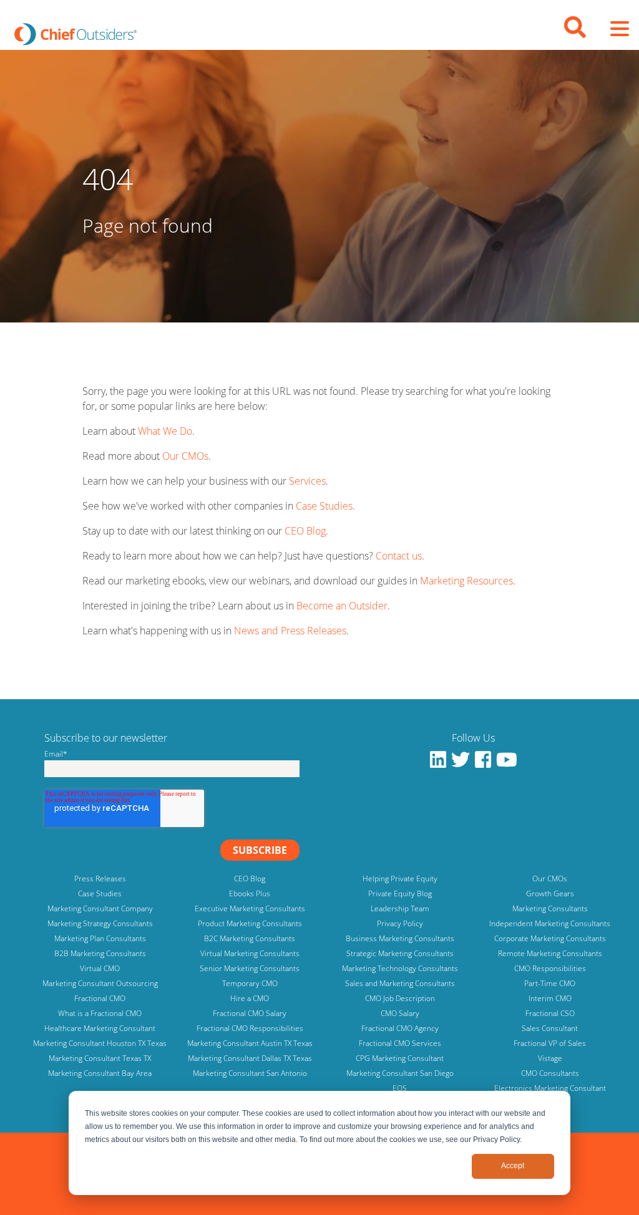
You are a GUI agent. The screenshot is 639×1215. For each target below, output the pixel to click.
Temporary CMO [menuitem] (250, 983)
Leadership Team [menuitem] (400, 908)
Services (307, 481)
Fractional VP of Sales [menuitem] (550, 1043)
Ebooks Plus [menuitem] (249, 893)
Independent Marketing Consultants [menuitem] (549, 923)
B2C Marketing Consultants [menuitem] (249, 938)
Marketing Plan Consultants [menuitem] (100, 938)
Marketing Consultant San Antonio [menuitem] (250, 1073)
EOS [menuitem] (400, 1088)
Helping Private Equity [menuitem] (400, 878)
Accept (512, 1165)
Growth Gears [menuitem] (550, 893)
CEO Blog (305, 531)
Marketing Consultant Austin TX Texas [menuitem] (250, 1043)
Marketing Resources (466, 581)
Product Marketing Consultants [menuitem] (250, 923)
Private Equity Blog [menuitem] (400, 893)
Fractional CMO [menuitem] (99, 998)
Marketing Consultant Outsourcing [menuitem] (100, 983)
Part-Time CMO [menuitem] (549, 983)
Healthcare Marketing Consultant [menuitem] (99, 1028)
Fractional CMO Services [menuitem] (400, 1043)
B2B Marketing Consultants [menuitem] (100, 953)
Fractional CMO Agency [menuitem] (400, 1028)
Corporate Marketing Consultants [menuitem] (550, 938)
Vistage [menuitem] (550, 1058)
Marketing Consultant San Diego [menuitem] (400, 1073)
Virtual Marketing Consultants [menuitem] (250, 953)
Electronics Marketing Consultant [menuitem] (550, 1088)
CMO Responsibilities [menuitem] (550, 968)
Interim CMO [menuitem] (550, 998)
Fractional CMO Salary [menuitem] (249, 1013)
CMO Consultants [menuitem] (550, 1073)
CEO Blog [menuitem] (249, 878)
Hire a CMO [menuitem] (249, 998)
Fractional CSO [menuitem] (550, 1013)
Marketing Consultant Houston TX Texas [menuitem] (100, 1043)
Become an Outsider (342, 605)
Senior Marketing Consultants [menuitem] (250, 968)
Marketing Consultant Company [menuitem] (100, 908)
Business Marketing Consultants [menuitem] (400, 938)
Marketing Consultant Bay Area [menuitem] (100, 1073)
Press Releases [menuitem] (100, 878)
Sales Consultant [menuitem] (550, 1028)
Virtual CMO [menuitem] (100, 968)
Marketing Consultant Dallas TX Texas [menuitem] (250, 1058)
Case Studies (324, 506)
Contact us (399, 556)
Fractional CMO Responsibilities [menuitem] (250, 1028)
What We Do (165, 431)
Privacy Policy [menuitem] (400, 923)
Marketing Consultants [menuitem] (550, 908)
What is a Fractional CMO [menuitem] (100, 1013)
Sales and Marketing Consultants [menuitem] (400, 983)
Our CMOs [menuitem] (549, 878)
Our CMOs (185, 456)
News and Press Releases (290, 630)
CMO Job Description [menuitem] (400, 998)
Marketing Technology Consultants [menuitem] (400, 968)
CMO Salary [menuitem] (400, 1013)
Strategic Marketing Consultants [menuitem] (400, 953)
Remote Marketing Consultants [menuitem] (550, 953)
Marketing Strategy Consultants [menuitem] (100, 923)
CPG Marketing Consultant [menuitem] (400, 1058)
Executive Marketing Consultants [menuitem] (250, 908)
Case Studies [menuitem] (100, 893)
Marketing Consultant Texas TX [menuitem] (100, 1058)
